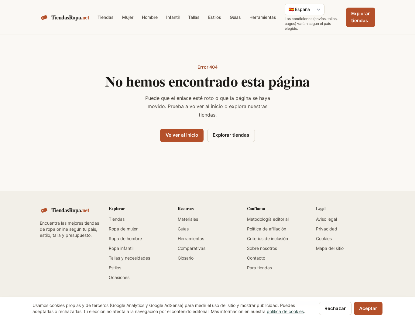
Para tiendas (259, 267)
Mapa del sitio (330, 248)
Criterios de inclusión (267, 238)
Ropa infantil (121, 248)
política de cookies (285, 311)
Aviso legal (326, 219)
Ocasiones (119, 277)
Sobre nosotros (262, 248)
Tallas (194, 17)
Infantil (173, 17)
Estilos (214, 17)
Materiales (188, 219)
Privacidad (326, 228)
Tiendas (106, 17)
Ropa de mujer (123, 228)
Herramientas (262, 17)
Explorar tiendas (360, 17)
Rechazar (335, 308)
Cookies (324, 238)
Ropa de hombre (125, 238)
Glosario (186, 257)
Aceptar (368, 308)
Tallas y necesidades (129, 257)
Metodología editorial (268, 219)
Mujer (127, 17)
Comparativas (191, 248)
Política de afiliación (266, 228)
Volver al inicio (182, 135)
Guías (235, 17)
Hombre (150, 17)
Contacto (256, 257)
